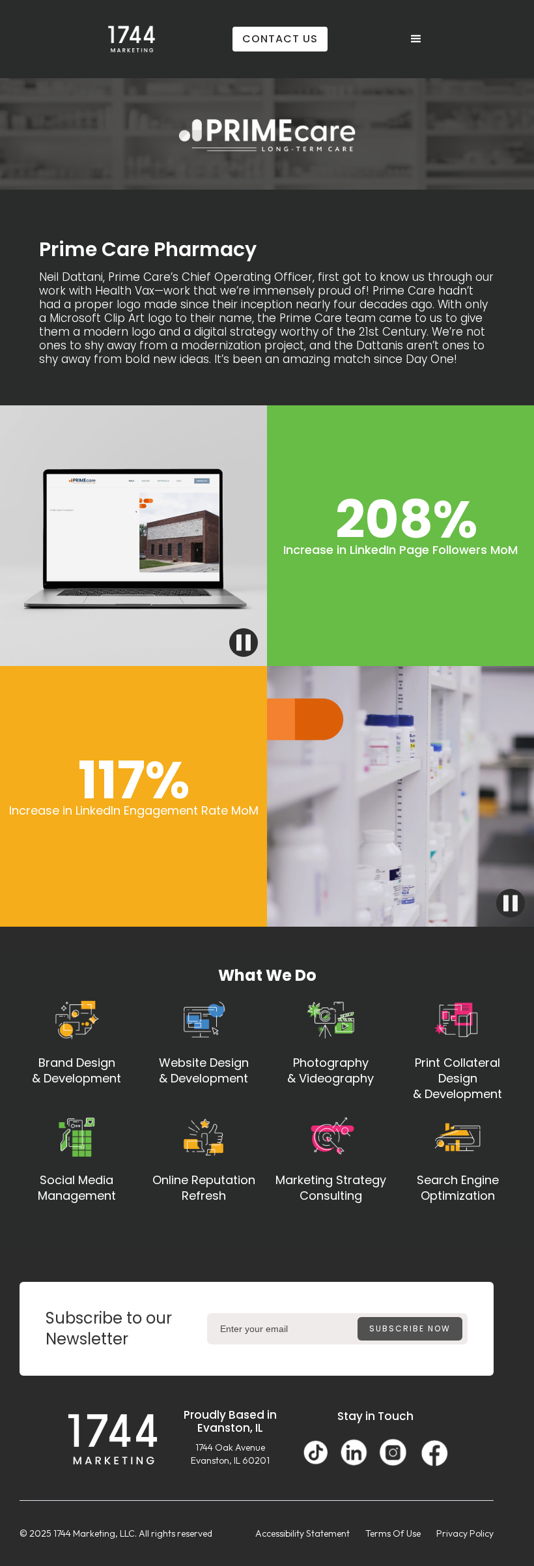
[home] (131, 39)
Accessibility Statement (302, 1533)
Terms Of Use (393, 1533)
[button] (416, 39)
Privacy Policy (465, 1533)
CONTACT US (280, 38)
